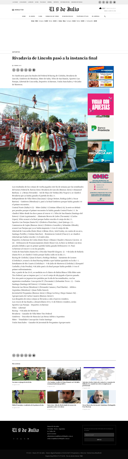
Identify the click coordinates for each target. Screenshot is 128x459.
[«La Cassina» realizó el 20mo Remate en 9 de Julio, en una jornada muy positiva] (64, 373)
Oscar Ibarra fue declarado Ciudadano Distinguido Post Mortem (98, 406)
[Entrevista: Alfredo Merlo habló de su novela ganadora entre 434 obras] (64, 396)
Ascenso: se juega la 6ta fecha (21, 382)
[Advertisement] (64, 38)
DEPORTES (16, 52)
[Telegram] (34, 70)
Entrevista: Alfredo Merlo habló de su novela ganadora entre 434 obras (61, 406)
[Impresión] (30, 70)
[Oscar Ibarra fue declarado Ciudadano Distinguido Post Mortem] (99, 396)
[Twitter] (110, 2)
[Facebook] (99, 2)
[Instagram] (103, 2)
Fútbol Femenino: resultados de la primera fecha (28, 405)
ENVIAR (99, 439)
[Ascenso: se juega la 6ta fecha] (29, 373)
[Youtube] (114, 2)
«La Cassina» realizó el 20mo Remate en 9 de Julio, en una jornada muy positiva (63, 383)
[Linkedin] (107, 2)
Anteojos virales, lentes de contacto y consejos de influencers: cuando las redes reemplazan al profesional (98, 383)
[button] (104, 16)
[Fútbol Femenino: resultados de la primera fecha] (29, 396)
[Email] (26, 70)
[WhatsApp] (22, 70)
